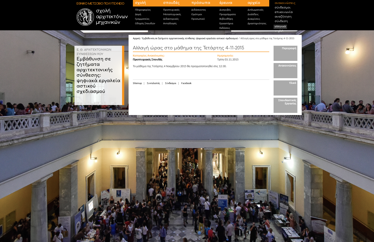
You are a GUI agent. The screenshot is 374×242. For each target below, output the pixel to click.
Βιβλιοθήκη (226, 19)
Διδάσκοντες (198, 9)
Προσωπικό (198, 19)
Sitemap (137, 83)
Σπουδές (171, 3)
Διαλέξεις (253, 14)
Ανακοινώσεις (285, 3)
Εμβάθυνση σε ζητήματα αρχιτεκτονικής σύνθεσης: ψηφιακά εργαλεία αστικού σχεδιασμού (98, 75)
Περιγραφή (289, 48)
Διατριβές (225, 9)
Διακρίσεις (254, 19)
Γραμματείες (142, 19)
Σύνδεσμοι (283, 7)
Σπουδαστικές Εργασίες (287, 102)
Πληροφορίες (143, 9)
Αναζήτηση (283, 16)
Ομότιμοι (196, 14)
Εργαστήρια (226, 23)
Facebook (186, 83)
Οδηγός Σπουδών (145, 23)
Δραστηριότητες (257, 23)
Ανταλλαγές (170, 23)
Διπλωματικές (255, 9)
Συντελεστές (153, 83)
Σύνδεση (281, 21)
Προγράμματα (227, 14)
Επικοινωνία (284, 12)
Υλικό (292, 83)
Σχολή (140, 3)
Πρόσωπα (200, 3)
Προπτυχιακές (171, 9)
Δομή (138, 14)
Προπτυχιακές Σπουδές (147, 59)
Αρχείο (254, 3)
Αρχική (136, 38)
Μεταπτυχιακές (172, 14)
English (279, 30)
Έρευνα (225, 3)
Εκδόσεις (224, 28)
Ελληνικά (280, 26)
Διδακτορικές (171, 19)
